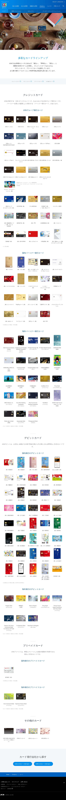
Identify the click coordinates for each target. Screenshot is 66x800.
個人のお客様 (15, 6)
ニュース (49, 6)
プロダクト (42, 6)
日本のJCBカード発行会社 (22, 764)
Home (7, 774)
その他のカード (49, 81)
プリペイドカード (38, 81)
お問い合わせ (24, 781)
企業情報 (3, 784)
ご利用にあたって (5, 781)
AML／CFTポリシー (22, 784)
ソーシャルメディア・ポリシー (18, 786)
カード (4, 11)
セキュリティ (31, 11)
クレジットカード (15, 81)
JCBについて (57, 6)
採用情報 (9, 788)
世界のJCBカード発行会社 (43, 764)
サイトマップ (15, 781)
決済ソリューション (16, 11)
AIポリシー (3, 788)
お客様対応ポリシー (5, 786)
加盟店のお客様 (33, 6)
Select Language (58, 1)
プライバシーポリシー (11, 784)
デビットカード (26, 81)
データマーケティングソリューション (52, 11)
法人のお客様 (24, 6)
